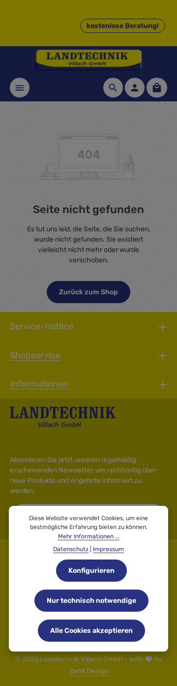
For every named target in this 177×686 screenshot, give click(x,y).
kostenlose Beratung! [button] (123, 26)
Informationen (39, 383)
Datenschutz (70, 549)
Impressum (108, 549)
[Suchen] (113, 87)
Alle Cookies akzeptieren (91, 630)
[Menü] (20, 87)
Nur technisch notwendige (91, 600)
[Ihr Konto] (135, 87)
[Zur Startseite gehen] (88, 60)
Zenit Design (88, 671)
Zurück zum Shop (88, 292)
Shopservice (35, 355)
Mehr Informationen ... (88, 536)
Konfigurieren (91, 570)
